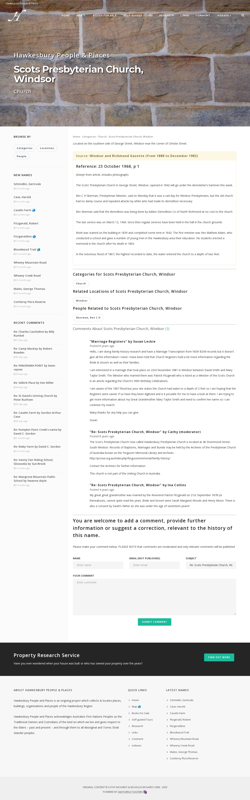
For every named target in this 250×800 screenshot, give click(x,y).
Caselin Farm (177, 713)
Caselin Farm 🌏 (24, 210)
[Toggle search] (243, 15)
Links (184, 15)
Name (76, 558)
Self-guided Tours (138, 15)
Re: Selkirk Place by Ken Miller (34, 383)
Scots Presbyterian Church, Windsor (131, 136)
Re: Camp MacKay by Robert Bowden (33, 350)
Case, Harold (22, 197)
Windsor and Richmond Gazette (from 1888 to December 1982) (144, 156)
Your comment (83, 575)
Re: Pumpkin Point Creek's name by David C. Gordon (38, 431)
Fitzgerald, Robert (26, 223)
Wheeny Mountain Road (30, 262)
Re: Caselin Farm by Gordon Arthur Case (37, 414)
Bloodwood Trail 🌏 (27, 249)
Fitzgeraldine (177, 726)
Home (66, 15)
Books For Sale (105, 15)
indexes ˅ (224, 15)
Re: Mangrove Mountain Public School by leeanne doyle (34, 478)
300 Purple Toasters (130, 792)
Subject (191, 558)
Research (166, 15)
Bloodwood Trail (179, 732)
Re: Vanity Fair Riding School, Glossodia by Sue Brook (33, 462)
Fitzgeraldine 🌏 (25, 236)
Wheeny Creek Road (27, 275)
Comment (203, 15)
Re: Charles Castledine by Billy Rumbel (34, 333)
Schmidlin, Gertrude (27, 184)
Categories (89, 136)
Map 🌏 (81, 15)
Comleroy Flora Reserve (30, 302)
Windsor (82, 300)
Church (102, 136)
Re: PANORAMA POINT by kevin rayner (34, 367)
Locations (47, 148)
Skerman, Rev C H (88, 317)
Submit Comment (154, 622)
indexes (136, 745)
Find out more (219, 657)
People (22, 156)
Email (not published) (144, 558)
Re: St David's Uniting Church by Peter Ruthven (35, 397)
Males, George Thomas (29, 289)
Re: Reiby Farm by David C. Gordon (37, 446)
